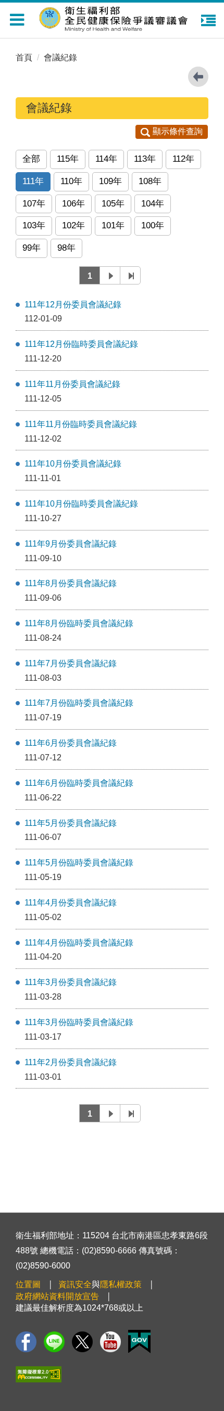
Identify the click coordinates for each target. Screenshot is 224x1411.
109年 (110, 181)
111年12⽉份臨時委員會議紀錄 (81, 344)
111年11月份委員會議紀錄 (72, 384)
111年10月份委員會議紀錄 (72, 463)
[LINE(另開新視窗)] (54, 1341)
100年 (152, 225)
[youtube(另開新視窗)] (110, 1341)
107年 (33, 204)
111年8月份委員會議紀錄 (70, 583)
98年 (66, 248)
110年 (71, 181)
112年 (183, 159)
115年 (68, 159)
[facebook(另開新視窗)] (26, 1341)
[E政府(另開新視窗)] (139, 1341)
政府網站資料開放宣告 (57, 1296)
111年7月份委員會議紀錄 (70, 663)
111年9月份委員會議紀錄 (70, 543)
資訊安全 (75, 1284)
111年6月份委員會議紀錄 (70, 743)
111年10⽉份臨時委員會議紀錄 (81, 503)
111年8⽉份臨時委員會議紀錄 (78, 623)
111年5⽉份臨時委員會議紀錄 (78, 862)
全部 (31, 159)
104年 (152, 204)
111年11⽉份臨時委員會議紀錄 (80, 424)
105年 (113, 204)
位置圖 (28, 1284)
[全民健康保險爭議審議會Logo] (114, 16)
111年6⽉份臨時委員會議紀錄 (78, 783)
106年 (73, 204)
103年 (33, 225)
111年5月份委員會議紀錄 (70, 823)
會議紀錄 (60, 57)
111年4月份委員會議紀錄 (70, 902)
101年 (113, 225)
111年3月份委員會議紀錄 (70, 982)
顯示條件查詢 (178, 131)
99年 (31, 248)
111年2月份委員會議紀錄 (70, 1062)
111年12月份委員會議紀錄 (72, 304)
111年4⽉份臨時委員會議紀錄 (78, 942)
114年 (106, 159)
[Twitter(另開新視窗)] (82, 1341)
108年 (150, 181)
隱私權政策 (121, 1284)
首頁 (24, 57)
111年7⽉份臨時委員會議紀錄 (78, 702)
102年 (73, 225)
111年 (33, 181)
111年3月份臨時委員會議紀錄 (78, 1022)
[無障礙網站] (38, 1374)
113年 (145, 159)
